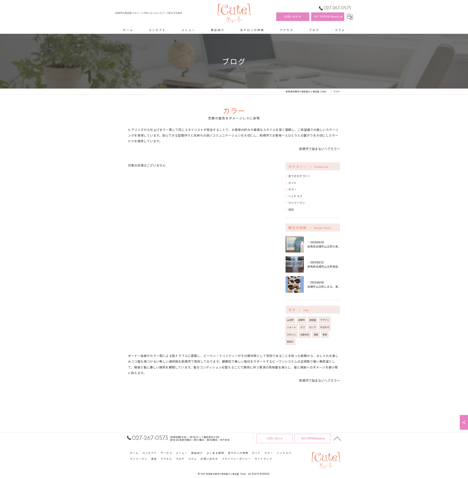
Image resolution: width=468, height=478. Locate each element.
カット (292, 183)
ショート (291, 327)
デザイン (324, 319)
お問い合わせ (293, 16)
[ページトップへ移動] (337, 438)
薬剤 (325, 334)
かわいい (291, 334)
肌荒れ (290, 341)
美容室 (312, 319)
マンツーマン (296, 202)
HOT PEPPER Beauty (326, 16)
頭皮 (316, 334)
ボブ (302, 327)
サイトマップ (263, 458)
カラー (292, 189)
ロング (312, 327)
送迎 (291, 209)
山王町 (290, 319)
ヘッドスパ (295, 196)
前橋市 (301, 319)
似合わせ (324, 327)
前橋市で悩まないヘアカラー (319, 148)
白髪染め (304, 334)
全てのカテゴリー (299, 176)
